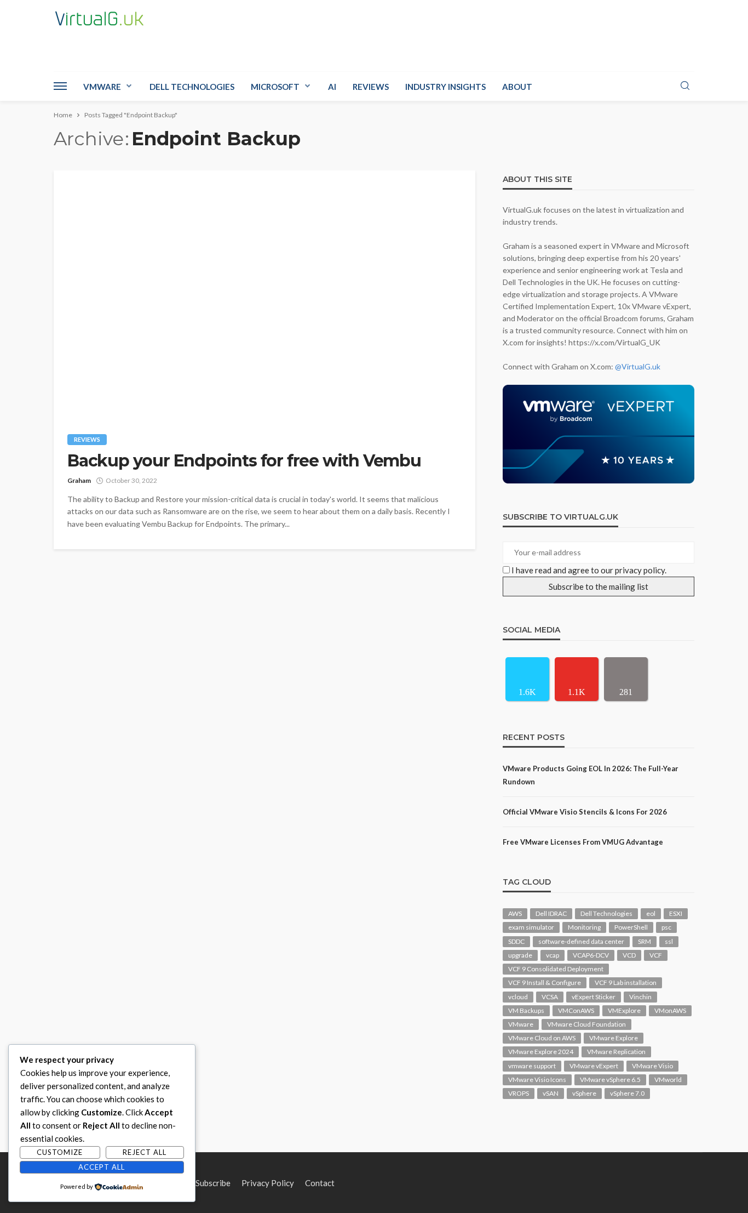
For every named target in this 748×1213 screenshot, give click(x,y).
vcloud (518, 997)
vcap (552, 955)
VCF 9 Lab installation (626, 982)
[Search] (685, 86)
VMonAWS (670, 1010)
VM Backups (526, 1010)
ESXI (675, 913)
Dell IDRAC (551, 913)
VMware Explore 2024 (540, 1051)
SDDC (516, 941)
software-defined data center (581, 941)
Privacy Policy (267, 1183)
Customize (60, 1152)
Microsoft (275, 87)
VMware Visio (652, 1066)
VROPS (518, 1093)
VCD (629, 955)
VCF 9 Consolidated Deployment (555, 969)
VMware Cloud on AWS (542, 1038)
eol (650, 913)
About (517, 87)
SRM (644, 941)
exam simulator (531, 927)
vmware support (532, 1066)
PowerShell (631, 927)
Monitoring (584, 927)
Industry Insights (445, 87)
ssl (669, 941)
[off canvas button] (60, 86)
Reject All (144, 1152)
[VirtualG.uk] (99, 18)
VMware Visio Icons (537, 1079)
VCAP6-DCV (591, 955)
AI (332, 87)
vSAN (551, 1093)
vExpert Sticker (593, 997)
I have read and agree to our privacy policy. (588, 570)
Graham (79, 480)
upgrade (520, 955)
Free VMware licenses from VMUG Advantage (583, 842)
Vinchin (640, 997)
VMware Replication (616, 1051)
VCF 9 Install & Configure (544, 982)
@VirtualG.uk (637, 366)
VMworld (668, 1079)
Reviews (371, 87)
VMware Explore (613, 1038)
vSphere (584, 1093)
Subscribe (213, 1183)
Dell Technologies (191, 87)
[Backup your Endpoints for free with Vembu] (264, 293)
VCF (655, 955)
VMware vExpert (593, 1066)
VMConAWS (576, 1010)
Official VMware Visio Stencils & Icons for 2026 (585, 811)
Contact (320, 1183)
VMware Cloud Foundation (586, 1024)
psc (666, 927)
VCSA (550, 997)
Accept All (101, 1167)
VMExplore (624, 1010)
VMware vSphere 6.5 (610, 1079)
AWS (515, 913)
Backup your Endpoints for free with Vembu (244, 461)
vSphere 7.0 (627, 1093)
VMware (102, 87)
